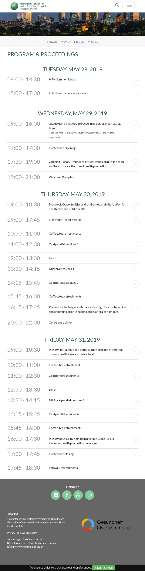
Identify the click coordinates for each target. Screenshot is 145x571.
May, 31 (92, 41)
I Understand (103, 567)
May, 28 (52, 41)
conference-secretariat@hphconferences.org (34, 543)
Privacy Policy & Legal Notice (22, 532)
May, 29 (66, 41)
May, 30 (79, 41)
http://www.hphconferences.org (27, 546)
